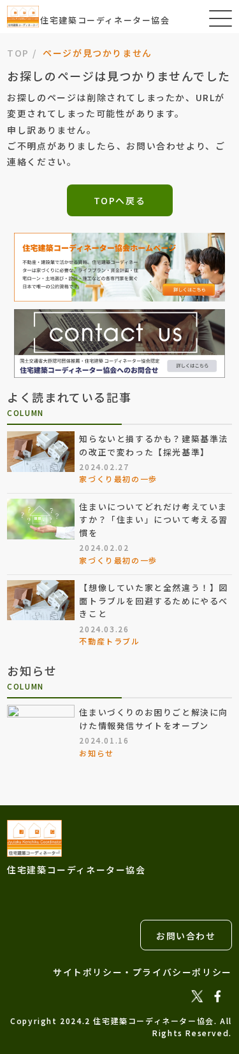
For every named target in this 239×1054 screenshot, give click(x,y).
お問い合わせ (186, 935)
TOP (18, 52)
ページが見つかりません (97, 52)
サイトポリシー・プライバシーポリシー (142, 972)
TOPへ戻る (120, 200)
